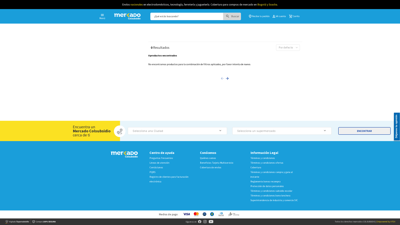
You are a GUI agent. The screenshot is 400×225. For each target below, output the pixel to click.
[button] (222, 78)
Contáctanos (156, 167)
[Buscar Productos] (233, 16)
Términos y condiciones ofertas (266, 162)
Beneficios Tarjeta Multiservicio (216, 162)
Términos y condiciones (262, 158)
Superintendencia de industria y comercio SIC (274, 200)
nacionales (136, 4)
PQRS (152, 172)
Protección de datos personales (267, 186)
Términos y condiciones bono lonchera (270, 195)
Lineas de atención (159, 162)
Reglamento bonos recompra (265, 181)
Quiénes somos (208, 158)
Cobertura (255, 167)
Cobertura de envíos (210, 167)
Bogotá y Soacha (267, 4)
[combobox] (195, 16)
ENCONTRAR (364, 131)
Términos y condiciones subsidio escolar (271, 190)
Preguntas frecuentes (161, 158)
